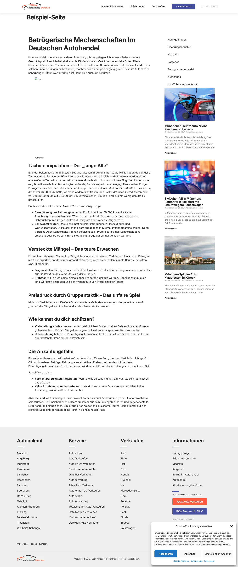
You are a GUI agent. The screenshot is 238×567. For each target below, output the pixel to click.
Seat (123, 512)
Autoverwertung (78, 501)
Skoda (124, 517)
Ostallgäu (22, 501)
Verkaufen (158, 6)
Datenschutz (197, 561)
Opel (123, 496)
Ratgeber (173, 62)
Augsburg (23, 458)
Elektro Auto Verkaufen (83, 469)
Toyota (125, 522)
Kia (123, 485)
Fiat (123, 463)
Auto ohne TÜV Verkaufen (85, 490)
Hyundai (126, 479)
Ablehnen (190, 553)
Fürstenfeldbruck (27, 517)
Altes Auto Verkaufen (81, 485)
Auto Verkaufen (78, 458)
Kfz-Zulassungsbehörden (183, 84)
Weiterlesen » (170, 153)
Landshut (22, 474)
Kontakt (43, 543)
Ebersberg (23, 490)
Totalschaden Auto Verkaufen (87, 506)
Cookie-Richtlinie (181, 561)
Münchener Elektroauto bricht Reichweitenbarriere (185, 127)
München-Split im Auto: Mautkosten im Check (181, 276)
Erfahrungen (137, 6)
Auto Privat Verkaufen (82, 463)
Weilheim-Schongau (29, 528)
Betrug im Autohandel (181, 69)
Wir (18, 543)
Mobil (193, 495)
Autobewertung (78, 479)
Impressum (209, 561)
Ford (123, 469)
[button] (231, 526)
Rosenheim (23, 479)
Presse (33, 543)
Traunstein (23, 522)
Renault (125, 506)
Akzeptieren (166, 553)
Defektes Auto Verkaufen (84, 522)
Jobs (25, 543)
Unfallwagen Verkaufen (83, 512)
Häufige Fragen (177, 39)
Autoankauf (76, 453)
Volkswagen (128, 528)
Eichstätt (22, 485)
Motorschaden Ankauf (82, 517)
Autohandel (174, 76)
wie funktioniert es (112, 6)
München (22, 453)
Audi (123, 453)
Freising (22, 512)
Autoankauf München (181, 495)
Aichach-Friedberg (28, 506)
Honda (125, 474)
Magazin (173, 54)
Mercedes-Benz (130, 490)
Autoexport (75, 496)
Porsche (125, 501)
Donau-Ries (24, 496)
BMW (124, 458)
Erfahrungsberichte (179, 47)
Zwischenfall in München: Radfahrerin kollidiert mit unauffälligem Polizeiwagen (183, 202)
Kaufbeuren (24, 469)
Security (199, 495)
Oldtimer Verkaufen (80, 474)
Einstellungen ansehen (218, 553)
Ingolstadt (23, 463)
